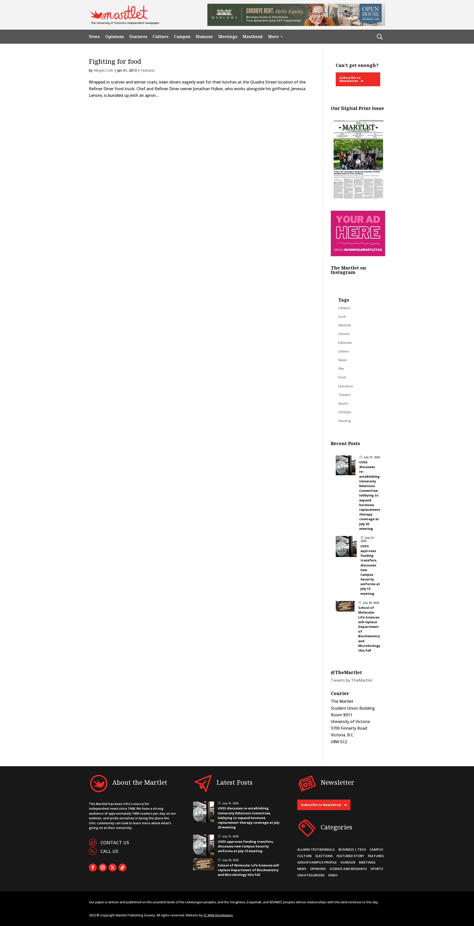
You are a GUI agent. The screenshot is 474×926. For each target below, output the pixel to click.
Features (138, 36)
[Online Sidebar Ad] (358, 254)
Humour (204, 36)
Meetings (227, 36)
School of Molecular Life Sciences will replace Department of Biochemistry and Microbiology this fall (248, 870)
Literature (345, 386)
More (273, 36)
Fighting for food (115, 61)
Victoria (343, 333)
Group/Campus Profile (317, 862)
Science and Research (348, 868)
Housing (344, 420)
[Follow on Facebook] (93, 867)
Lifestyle (344, 412)
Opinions (114, 36)
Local (342, 316)
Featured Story (350, 856)
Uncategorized (310, 875)
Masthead (253, 36)
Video (332, 875)
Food (342, 377)
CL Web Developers (218, 915)
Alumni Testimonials (316, 849)
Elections (324, 856)
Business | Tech (352, 849)
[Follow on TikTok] (122, 867)
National (344, 325)
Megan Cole (103, 70)
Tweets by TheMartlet (352, 680)
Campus (182, 36)
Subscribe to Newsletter (350, 79)
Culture (160, 36)
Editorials (345, 342)
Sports (343, 403)
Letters (343, 351)
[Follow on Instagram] (103, 867)
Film (341, 368)
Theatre (344, 394)
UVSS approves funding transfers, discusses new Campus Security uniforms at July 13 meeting (246, 846)
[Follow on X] (113, 867)
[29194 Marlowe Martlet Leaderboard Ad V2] (296, 24)
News (94, 36)
